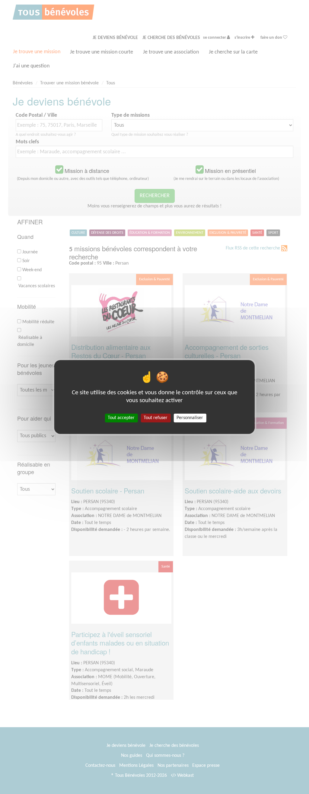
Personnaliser (190, 417)
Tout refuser (155, 417)
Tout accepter (121, 417)
